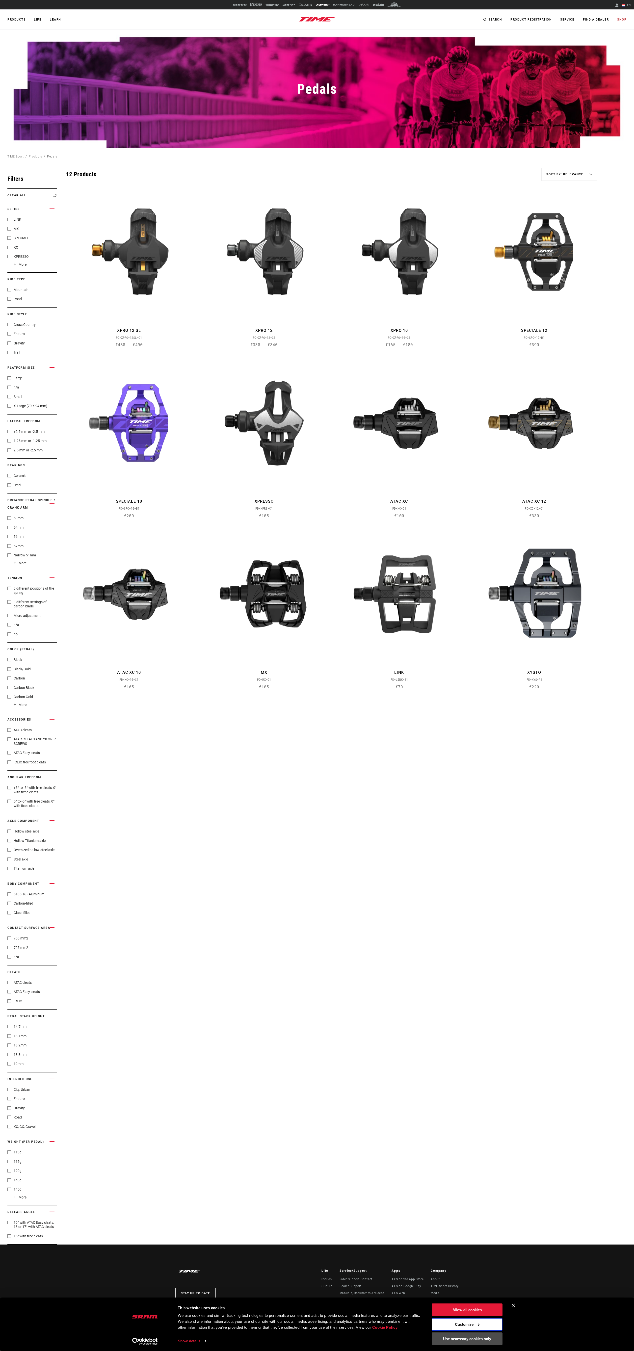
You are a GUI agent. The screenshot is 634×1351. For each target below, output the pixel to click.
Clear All (16, 195)
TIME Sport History (445, 1286)
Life (37, 19)
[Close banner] (513, 1305)
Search (495, 19)
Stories (326, 1279)
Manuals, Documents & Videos (362, 1293)
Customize (464, 1324)
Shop (622, 19)
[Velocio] (363, 4)
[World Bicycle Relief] (394, 4)
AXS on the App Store (407, 1279)
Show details (189, 1341)
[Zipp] (289, 4)
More (22, 264)
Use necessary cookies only (467, 1339)
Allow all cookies (467, 1310)
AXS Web (398, 1293)
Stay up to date (195, 1293)
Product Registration (531, 19)
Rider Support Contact (356, 1279)
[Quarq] (306, 4)
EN (628, 5)
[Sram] (240, 5)
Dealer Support (351, 1286)
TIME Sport (15, 156)
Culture (326, 1286)
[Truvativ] (272, 5)
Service (567, 19)
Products (16, 19)
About (435, 1279)
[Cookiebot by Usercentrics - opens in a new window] (145, 1341)
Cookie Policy (385, 1327)
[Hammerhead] (343, 4)
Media (435, 1293)
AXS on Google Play (406, 1286)
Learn (55, 19)
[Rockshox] (256, 4)
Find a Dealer (596, 19)
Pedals (52, 156)
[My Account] (617, 5)
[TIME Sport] (323, 4)
